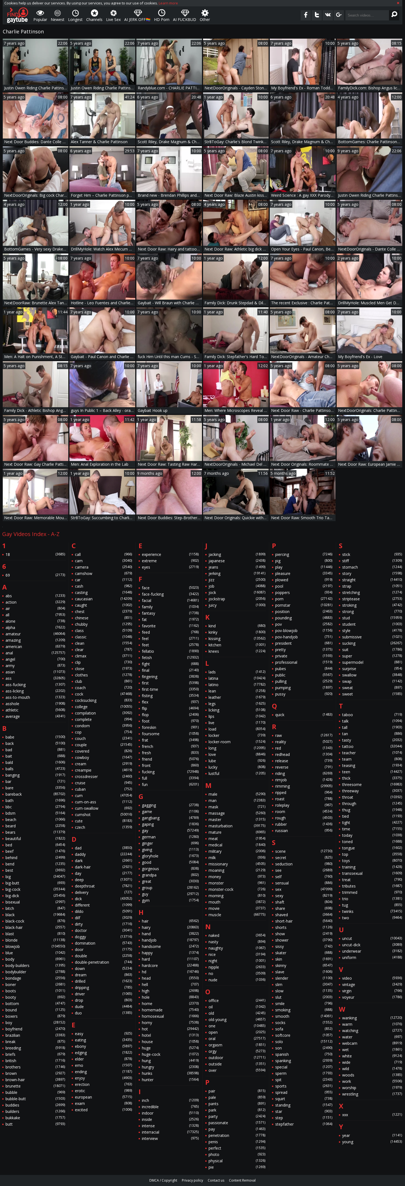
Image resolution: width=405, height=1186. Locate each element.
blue (35, 952)
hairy (170, 927)
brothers (35, 1067)
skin (303, 959)
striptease (372, 598)
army (35, 665)
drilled (103, 981)
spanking (303, 1060)
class (103, 630)
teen (372, 771)
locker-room (237, 741)
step (303, 1117)
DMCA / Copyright (163, 1180)
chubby (103, 624)
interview (170, 1138)
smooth (303, 1016)
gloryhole (170, 856)
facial (170, 600)
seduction (303, 864)
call (103, 554)
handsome (170, 946)
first (170, 683)
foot (170, 721)
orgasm (237, 1045)
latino (237, 684)
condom (103, 725)
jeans (237, 567)
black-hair (35, 927)
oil (237, 1006)
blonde (35, 940)
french (170, 746)
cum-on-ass (103, 801)
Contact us (216, 1180)
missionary (237, 864)
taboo (372, 714)
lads (237, 672)
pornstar (303, 605)
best (35, 870)
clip (103, 662)
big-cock (35, 889)
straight (372, 579)
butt (35, 1124)
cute (103, 820)
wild (372, 1068)
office (237, 1000)
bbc (35, 806)
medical (237, 844)
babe (35, 737)
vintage (372, 984)
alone (35, 621)
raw (303, 735)
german (170, 836)
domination (103, 943)
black (35, 914)
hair (170, 921)
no (237, 973)
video (372, 978)
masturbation (237, 825)
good (170, 862)
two (372, 917)
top (372, 854)
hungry (170, 1067)
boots (35, 990)
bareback (35, 794)
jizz (237, 579)
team (372, 759)
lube (237, 760)
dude (103, 1006)
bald (35, 762)
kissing (237, 638)
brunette (35, 1086)
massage (237, 813)
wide (372, 1062)
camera (103, 567)
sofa (303, 1029)
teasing (372, 765)
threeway (372, 790)
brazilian (35, 1035)
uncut (372, 938)
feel (170, 638)
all (35, 614)
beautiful (35, 838)
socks (303, 1022)
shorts (303, 927)
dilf (103, 917)
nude (237, 979)
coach (103, 687)
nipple (237, 967)
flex (170, 702)
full (170, 778)
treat (372, 879)
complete (103, 719)
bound (35, 1009)
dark (103, 860)
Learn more (168, 3)
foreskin (170, 727)
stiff (372, 560)
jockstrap (237, 598)
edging (103, 1052)
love (237, 754)
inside (170, 1119)
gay (170, 830)
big (35, 876)
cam (103, 560)
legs (237, 703)
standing (303, 1105)
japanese (237, 560)
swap (372, 681)
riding (303, 773)
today (372, 835)
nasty (237, 941)
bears (35, 832)
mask (237, 806)
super (372, 656)
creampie (103, 770)
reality (303, 741)
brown (35, 1073)
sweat (372, 687)
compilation (103, 713)
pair (237, 1091)
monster (237, 883)
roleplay (303, 805)
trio (372, 898)
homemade (170, 1009)
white (372, 1056)
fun (170, 784)
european (103, 1097)
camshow (103, 573)
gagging (170, 805)
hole (170, 997)
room (303, 811)
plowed (303, 579)
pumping (303, 687)
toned (372, 841)
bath (35, 800)
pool (303, 586)
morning (237, 895)
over (237, 1070)
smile (303, 1003)
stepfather (303, 1124)
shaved (303, 914)
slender (303, 978)
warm (372, 1024)
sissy (303, 946)
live (237, 722)
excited (103, 1109)
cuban (103, 789)
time (372, 828)
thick (372, 778)
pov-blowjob (303, 630)
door (103, 949)
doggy (103, 936)
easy (103, 1033)
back (35, 743)
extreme (170, 560)
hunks (170, 1073)
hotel (170, 1035)
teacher (372, 752)
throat (372, 797)
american (35, 646)
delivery (103, 892)
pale (237, 1097)
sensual (303, 883)
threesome (372, 784)
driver (103, 993)
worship (372, 1087)
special (303, 1067)
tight (372, 822)
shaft (303, 902)
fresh (170, 752)
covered (103, 751)
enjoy (103, 1078)
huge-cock (170, 1054)
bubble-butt (35, 1098)
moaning (237, 870)
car (103, 579)
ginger (170, 843)
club (103, 681)
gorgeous (170, 868)
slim (303, 984)
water (372, 1037)
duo (103, 1013)
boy (35, 1022)
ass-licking (35, 691)
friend (170, 759)
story (372, 573)
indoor (170, 1113)
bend (35, 864)
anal (35, 652)
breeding (35, 1048)
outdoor (237, 1057)
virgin (372, 990)
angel (35, 659)
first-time (170, 689)
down (103, 968)
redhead (303, 754)
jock (237, 592)
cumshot (103, 814)
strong (372, 611)
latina (237, 678)
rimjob (303, 779)
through (372, 803)
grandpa (170, 875)
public (303, 675)
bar (35, 781)
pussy (303, 694)
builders (35, 1111)
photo (237, 1154)
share (303, 908)
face (170, 587)
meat (237, 838)
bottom (35, 1003)
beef (35, 851)
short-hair (303, 921)
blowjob (35, 946)
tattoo (372, 746)
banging (35, 775)
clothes (103, 675)
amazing (35, 640)
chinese (103, 617)
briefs (35, 1054)
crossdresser (103, 776)
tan (372, 733)
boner (35, 984)
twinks (372, 911)
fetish (170, 657)
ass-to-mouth (35, 697)
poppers (303, 592)
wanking (372, 1017)
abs (35, 595)
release (303, 760)
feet (170, 644)
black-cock (35, 921)
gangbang (170, 817)
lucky (237, 767)
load (237, 729)
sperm (303, 1073)
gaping (170, 824)
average (35, 716)
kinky (237, 632)
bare (35, 787)
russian (303, 830)
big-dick (35, 895)
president (303, 643)
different (103, 905)
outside (237, 1064)
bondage (35, 978)
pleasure (303, 573)
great (170, 881)
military (237, 851)
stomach (372, 567)
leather (237, 697)
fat (170, 619)
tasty (372, 740)
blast (35, 933)
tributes (372, 886)
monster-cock (237, 889)
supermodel (372, 662)
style (372, 630)
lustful (237, 773)
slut (303, 997)
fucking (170, 771)
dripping (103, 987)
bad (35, 749)
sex (303, 889)
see (303, 870)
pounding (303, 617)
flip (170, 708)
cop (103, 732)
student (372, 624)
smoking (303, 1009)
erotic (103, 1090)
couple (103, 744)
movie (237, 908)
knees (237, 651)
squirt (303, 1098)
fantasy (170, 613)
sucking (372, 643)
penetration (237, 1135)
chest (103, 611)
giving (170, 849)
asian (35, 672)
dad (103, 848)
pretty (303, 649)
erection (103, 1084)
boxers (35, 1016)
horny (170, 1022)
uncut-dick (372, 944)
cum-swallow (103, 808)
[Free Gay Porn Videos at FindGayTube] (17, 15)
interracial (170, 1132)
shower (303, 940)
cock (103, 694)
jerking (237, 573)
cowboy (103, 757)
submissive (372, 636)
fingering (170, 676)
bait (35, 756)
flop (170, 714)
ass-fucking (35, 684)
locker (237, 735)
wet (372, 1049)
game (170, 811)
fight (170, 664)
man (237, 800)
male (237, 794)
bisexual (35, 902)
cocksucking (103, 700)
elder (103, 1059)
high (170, 990)
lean (237, 691)
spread (303, 1092)
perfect (237, 1148)
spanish (303, 1054)
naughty (237, 948)
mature (237, 832)
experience (170, 554)
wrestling (372, 1094)
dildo (103, 911)
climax (103, 656)
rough (303, 817)
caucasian (103, 598)
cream (103, 763)
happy (170, 952)
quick (303, 714)
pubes (303, 668)
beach (35, 819)
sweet (372, 694)
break (35, 1041)
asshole (35, 703)
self (303, 876)
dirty (103, 924)
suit (372, 649)
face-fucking (170, 594)
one (237, 1025)
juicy (237, 605)
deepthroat (103, 886)
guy (170, 894)
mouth (237, 902)
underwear (372, 951)
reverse (303, 767)
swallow (372, 675)
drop (103, 1000)
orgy (237, 1051)
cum (103, 795)
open (237, 1032)
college (103, 706)
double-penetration (103, 962)
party (237, 1116)
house (170, 1041)
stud (372, 617)
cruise (103, 782)
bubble (35, 1092)
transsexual (372, 873)
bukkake (35, 1117)
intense (170, 1125)
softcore (303, 1035)
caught (103, 605)
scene (303, 851)
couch (103, 738)
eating (103, 1040)
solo (303, 1041)
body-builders (35, 965)
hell (170, 984)
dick (103, 898)
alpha (35, 627)
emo (103, 1065)
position (303, 611)
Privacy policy (192, 1180)
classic (103, 636)
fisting (170, 695)
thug (372, 809)
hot (170, 1029)
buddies (35, 1105)
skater (303, 952)
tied (372, 816)
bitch (35, 908)
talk (372, 721)
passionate (237, 1122)
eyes (170, 567)
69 (35, 575)
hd (170, 971)
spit (303, 1079)
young (372, 1141)
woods (372, 1075)
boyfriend (35, 1029)
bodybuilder (35, 971)
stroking (372, 605)
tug (372, 905)
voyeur (372, 997)
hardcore (170, 965)
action (35, 602)
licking (237, 710)
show (303, 933)
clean (103, 643)
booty (35, 997)
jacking (237, 554)
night (237, 960)
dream (103, 974)
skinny (303, 965)
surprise (372, 668)
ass (35, 678)
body (35, 959)
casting (103, 592)
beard (35, 825)
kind (237, 625)
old (237, 1013)
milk (237, 857)
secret (303, 857)
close (103, 668)
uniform (372, 957)
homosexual (170, 1016)
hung (170, 1060)
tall (372, 727)
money (237, 876)
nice (237, 954)
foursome (170, 733)
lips (237, 716)
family (170, 606)
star (303, 1111)
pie (237, 1167)
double (103, 955)
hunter (170, 1079)
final (170, 670)
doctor (103, 930)
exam (103, 1103)
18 (35, 554)
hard (170, 959)
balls (35, 768)
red (303, 748)
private (303, 656)
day (103, 873)
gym (170, 900)
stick (372, 554)
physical (237, 1160)
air (35, 608)
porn (303, 598)
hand (170, 933)
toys (372, 860)
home (170, 1003)
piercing (303, 554)
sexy (303, 895)
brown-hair (35, 1079)
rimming (303, 786)
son (303, 1048)
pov (303, 624)
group (170, 887)
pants (237, 1103)
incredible (170, 1106)
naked (237, 935)
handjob (170, 940)
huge (170, 1048)
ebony (103, 1046)
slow (303, 990)
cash (103, 586)
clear (103, 649)
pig (303, 560)
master (237, 819)
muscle (237, 914)
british (35, 1060)
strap (372, 586)
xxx (372, 1114)
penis (237, 1141)
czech (103, 827)
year (372, 1135)
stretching (372, 592)
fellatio (170, 651)
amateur (35, 633)
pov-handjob (303, 636)
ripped (303, 792)
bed (35, 844)
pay (237, 1129)
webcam (372, 1043)
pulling (303, 681)
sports (303, 1086)
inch (170, 1100)
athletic (35, 710)
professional (303, 662)
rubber (303, 824)
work (372, 1081)
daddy (103, 854)
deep (103, 879)
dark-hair (103, 867)
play (303, 567)
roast (303, 798)
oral (237, 1038)
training (372, 867)
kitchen (237, 644)
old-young (237, 1019)
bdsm (35, 813)
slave (303, 971)
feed (170, 632)
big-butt (35, 883)
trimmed (372, 892)
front (170, 765)
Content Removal (242, 1180)
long (237, 748)
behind (35, 857)
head (170, 978)
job (237, 586)
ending (103, 1071)
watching (372, 1030)
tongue (372, 848)
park (237, 1110)
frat (170, 740)
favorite (170, 625)
